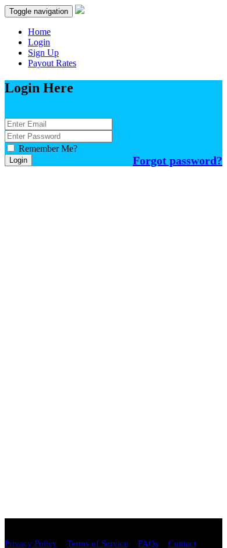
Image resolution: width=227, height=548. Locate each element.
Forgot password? (177, 160)
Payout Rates (52, 63)
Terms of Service (97, 543)
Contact (182, 543)
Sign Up (43, 53)
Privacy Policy (31, 543)
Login (39, 42)
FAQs (148, 543)
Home (39, 32)
